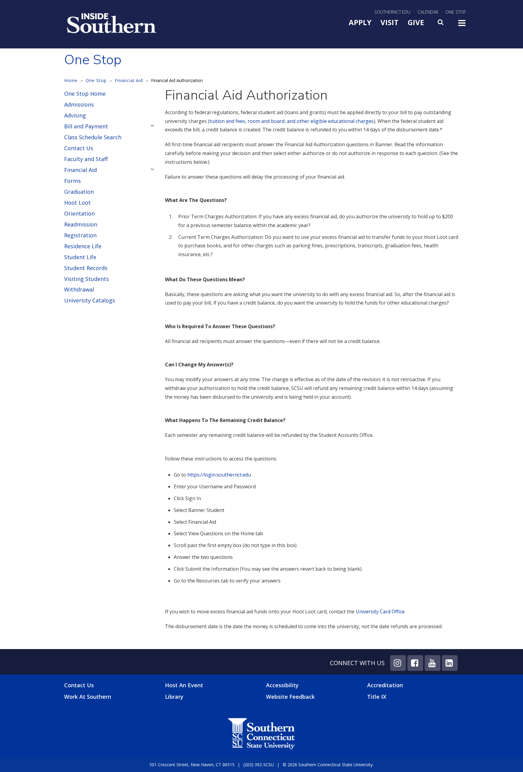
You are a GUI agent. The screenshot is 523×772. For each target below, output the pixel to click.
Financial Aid (129, 80)
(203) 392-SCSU (258, 764)
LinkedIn (450, 663)
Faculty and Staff (86, 159)
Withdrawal (79, 289)
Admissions (79, 104)
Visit (389, 22)
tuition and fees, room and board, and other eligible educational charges (291, 121)
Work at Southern (87, 696)
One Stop (456, 12)
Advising (75, 115)
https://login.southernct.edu (219, 474)
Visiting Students (86, 278)
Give (416, 22)
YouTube (432, 663)
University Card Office (380, 611)
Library (174, 696)
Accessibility (282, 685)
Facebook (415, 663)
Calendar (428, 12)
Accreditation (385, 685)
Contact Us (78, 148)
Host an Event (184, 685)
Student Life (80, 257)
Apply (360, 22)
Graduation (79, 191)
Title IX (376, 696)
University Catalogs (89, 300)
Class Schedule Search (92, 137)
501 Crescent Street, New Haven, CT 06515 (192, 764)
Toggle (462, 25)
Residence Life (82, 246)
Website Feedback (290, 696)
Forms (72, 180)
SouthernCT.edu (392, 12)
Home (70, 80)
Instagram (398, 663)
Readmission (80, 224)
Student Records (85, 268)
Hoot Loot (77, 202)
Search (441, 24)
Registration (80, 235)
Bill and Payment (86, 126)
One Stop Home (85, 93)
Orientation (79, 213)
